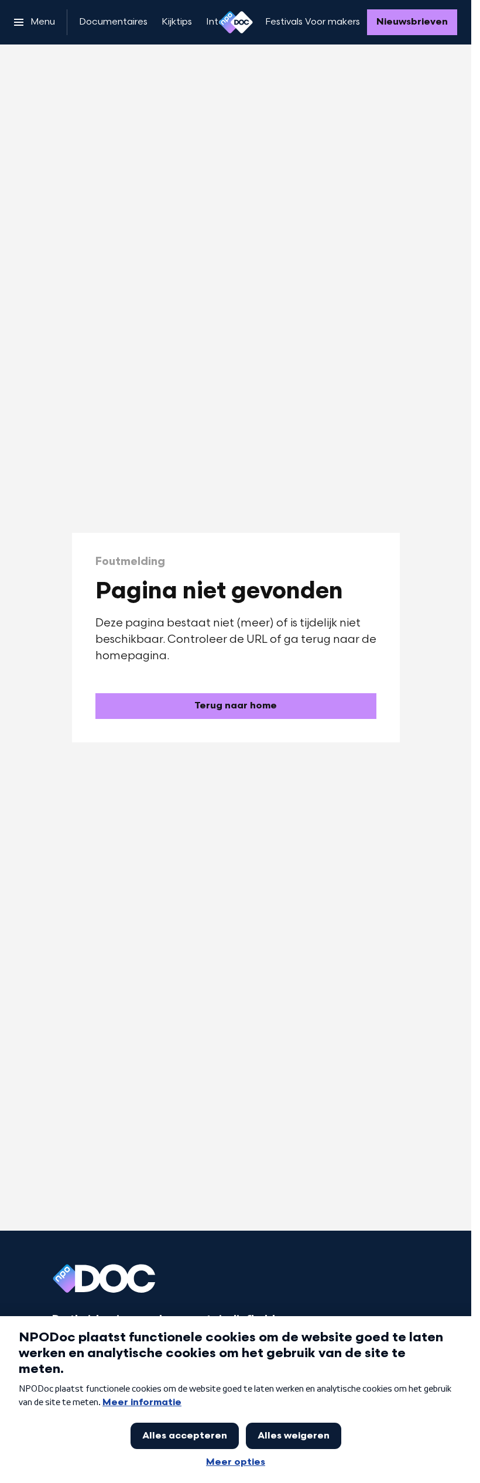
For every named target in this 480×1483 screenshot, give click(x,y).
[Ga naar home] (235, 22)
